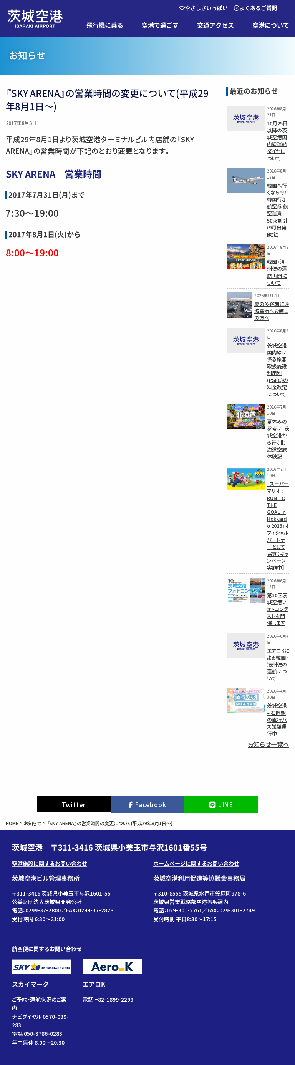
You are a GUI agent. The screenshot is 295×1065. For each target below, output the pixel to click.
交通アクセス (215, 25)
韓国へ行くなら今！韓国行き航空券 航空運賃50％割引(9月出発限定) (277, 210)
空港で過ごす (160, 25)
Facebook (150, 804)
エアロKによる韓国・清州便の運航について (278, 664)
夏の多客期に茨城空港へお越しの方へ (271, 310)
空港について (270, 25)
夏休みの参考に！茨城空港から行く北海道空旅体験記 (278, 439)
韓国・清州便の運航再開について (277, 272)
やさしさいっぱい (206, 8)
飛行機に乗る (104, 25)
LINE (225, 804)
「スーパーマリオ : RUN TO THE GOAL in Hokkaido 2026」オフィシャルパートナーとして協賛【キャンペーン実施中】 (278, 525)
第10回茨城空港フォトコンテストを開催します (277, 609)
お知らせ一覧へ (268, 744)
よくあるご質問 (258, 8)
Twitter (74, 804)
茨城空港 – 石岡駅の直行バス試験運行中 (277, 719)
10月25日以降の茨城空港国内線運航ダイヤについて (277, 141)
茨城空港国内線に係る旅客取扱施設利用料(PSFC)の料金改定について (277, 370)
